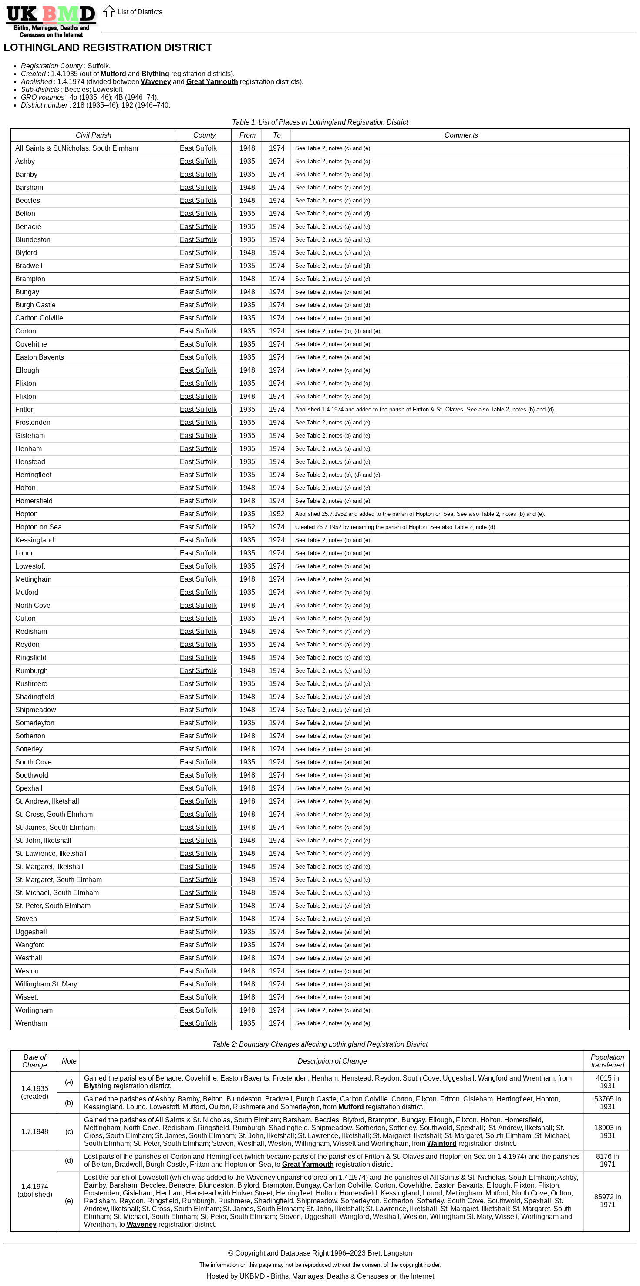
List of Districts (140, 12)
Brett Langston (389, 1253)
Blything (155, 73)
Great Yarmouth (212, 81)
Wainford (442, 1143)
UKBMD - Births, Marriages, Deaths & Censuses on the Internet (336, 1276)
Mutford (113, 73)
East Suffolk (198, 148)
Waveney (156, 81)
